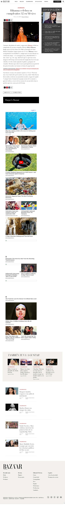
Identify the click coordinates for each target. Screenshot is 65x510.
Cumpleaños (17, 92)
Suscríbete (57, 1)
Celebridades (29, 1)
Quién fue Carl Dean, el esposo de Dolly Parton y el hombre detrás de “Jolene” (52, 50)
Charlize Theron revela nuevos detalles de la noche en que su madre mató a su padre (38, 373)
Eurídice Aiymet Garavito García (30, 398)
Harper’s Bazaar (25, 17)
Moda (16, 1)
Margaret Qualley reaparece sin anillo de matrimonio (26, 394)
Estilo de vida (38, 1)
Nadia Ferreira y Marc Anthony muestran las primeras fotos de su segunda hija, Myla (26, 429)
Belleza (22, 1)
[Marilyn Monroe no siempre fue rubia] (12, 407)
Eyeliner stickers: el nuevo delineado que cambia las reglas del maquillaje (52, 26)
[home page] (6, 2)
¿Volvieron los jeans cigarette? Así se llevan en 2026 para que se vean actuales (52, 37)
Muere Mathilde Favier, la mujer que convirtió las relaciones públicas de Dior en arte (26, 447)
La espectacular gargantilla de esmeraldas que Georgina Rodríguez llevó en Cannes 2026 (52, 44)
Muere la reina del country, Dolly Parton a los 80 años (25, 371)
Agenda (46, 1)
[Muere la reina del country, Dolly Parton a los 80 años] (26, 362)
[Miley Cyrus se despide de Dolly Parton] (13, 362)
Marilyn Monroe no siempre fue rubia (25, 409)
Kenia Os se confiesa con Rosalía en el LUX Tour (50, 371)
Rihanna (30, 45)
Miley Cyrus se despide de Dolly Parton (13, 370)
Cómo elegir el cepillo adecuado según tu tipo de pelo (52, 32)
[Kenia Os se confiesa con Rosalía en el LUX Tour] (51, 362)
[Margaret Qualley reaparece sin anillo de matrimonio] (12, 391)
